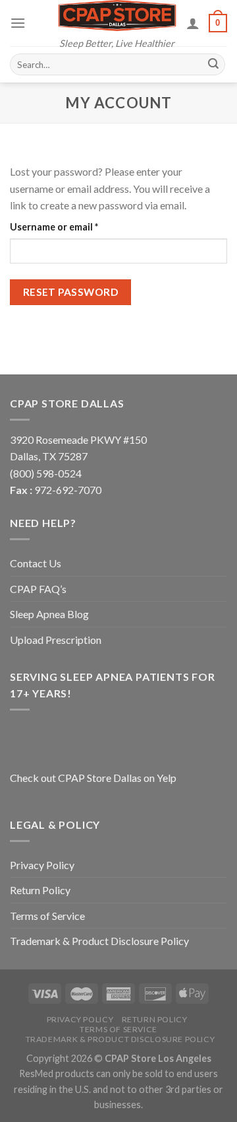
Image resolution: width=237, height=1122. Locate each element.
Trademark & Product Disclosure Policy (99, 940)
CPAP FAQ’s (38, 588)
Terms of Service (47, 915)
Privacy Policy (42, 865)
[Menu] (18, 23)
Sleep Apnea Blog (49, 614)
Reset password (70, 292)
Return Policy (40, 890)
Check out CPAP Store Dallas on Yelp (93, 777)
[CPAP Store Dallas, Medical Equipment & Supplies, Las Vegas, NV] (92, 738)
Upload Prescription (55, 639)
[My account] (192, 23)
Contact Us (35, 563)
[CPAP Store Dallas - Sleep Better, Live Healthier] (117, 15)
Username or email (74, 226)
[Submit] (213, 64)
